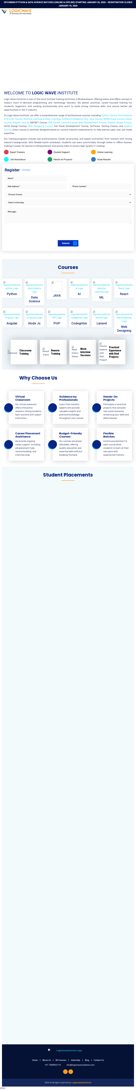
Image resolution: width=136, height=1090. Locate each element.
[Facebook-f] (65, 1071)
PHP (57, 323)
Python (12, 294)
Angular (12, 323)
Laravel (102, 323)
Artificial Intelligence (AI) (75, 119)
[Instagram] (70, 1071)
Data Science (34, 299)
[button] (90, 11)
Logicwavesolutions (81, 1082)
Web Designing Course (40, 126)
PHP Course (54, 122)
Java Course (95, 119)
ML (101, 297)
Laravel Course (69, 122)
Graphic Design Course (119, 122)
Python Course (109, 115)
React (124, 294)
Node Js (34, 323)
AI (79, 294)
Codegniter (79, 323)
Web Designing (124, 328)
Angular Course (21, 122)
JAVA (57, 295)
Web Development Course (92, 122)
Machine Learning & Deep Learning (42, 119)
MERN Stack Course (114, 119)
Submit (66, 243)
